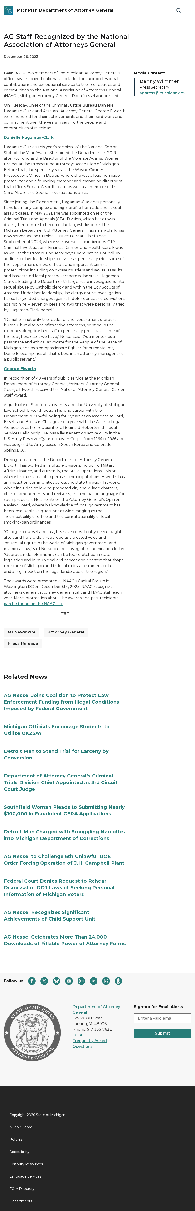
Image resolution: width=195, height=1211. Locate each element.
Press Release (23, 643)
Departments (21, 1201)
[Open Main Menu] (188, 11)
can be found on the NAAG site (33, 603)
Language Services (25, 1176)
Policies (16, 1139)
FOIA (78, 1035)
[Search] (179, 11)
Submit (162, 1033)
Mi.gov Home (21, 1127)
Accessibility (19, 1152)
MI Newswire (22, 632)
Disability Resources (26, 1164)
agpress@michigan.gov (162, 93)
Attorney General (66, 632)
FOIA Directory (22, 1189)
